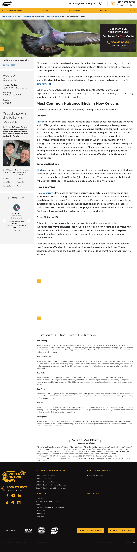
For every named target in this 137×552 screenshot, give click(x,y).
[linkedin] (19, 496)
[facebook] (7, 496)
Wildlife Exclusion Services (47, 479)
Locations (45, 10)
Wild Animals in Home (45, 476)
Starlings (42, 170)
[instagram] (19, 503)
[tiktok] (7, 502)
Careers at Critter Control (121, 530)
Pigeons (41, 121)
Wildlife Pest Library (99, 470)
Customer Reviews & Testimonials (50, 507)
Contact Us (131, 10)
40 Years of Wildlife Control (47, 501)
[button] (28, 220)
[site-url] (13, 476)
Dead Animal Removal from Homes (51, 488)
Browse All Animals (95, 476)
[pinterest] (12, 503)
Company (40, 498)
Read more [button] (16, 230)
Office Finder (14, 16)
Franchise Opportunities (90, 530)
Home (4, 16)
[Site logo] (7, 3)
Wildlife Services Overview (12, 10)
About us (103, 10)
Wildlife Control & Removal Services (51, 485)
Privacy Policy (125, 543)
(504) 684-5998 (9, 65)
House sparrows (46, 193)
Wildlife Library (75, 10)
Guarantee (40, 510)
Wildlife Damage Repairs (46, 482)
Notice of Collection (105, 543)
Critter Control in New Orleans (46, 16)
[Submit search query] (101, 3)
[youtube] (13, 496)
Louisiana (27, 16)
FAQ (38, 504)
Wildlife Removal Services (50, 470)
